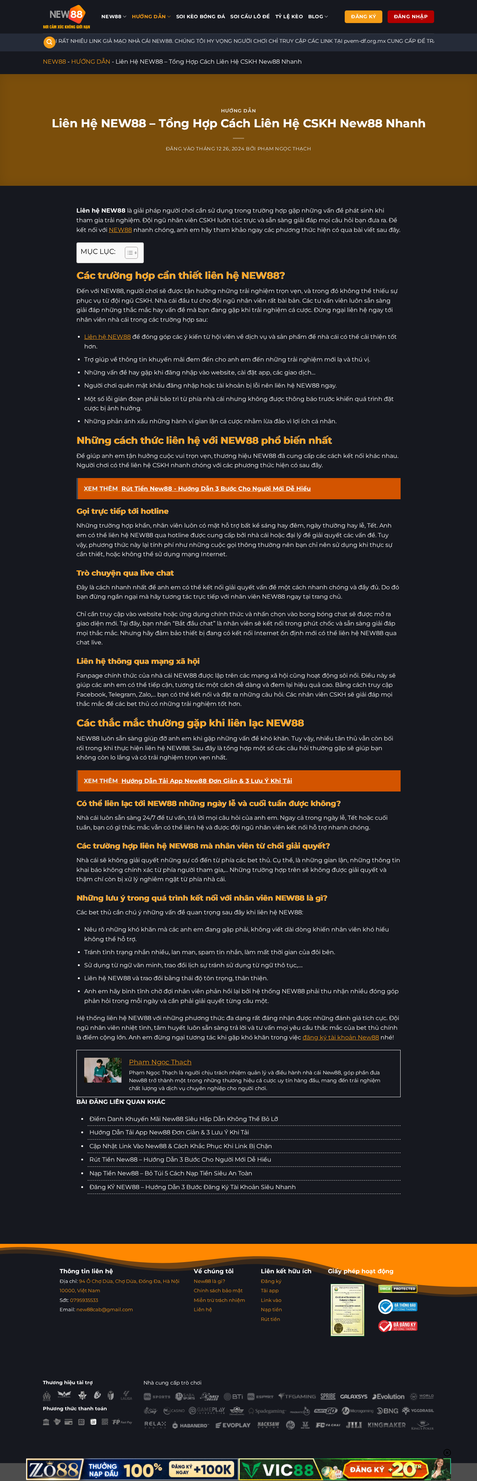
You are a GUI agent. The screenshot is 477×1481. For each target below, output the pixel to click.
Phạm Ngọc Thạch (285, 149)
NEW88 (111, 16)
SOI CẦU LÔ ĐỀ (250, 16)
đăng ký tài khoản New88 (341, 1037)
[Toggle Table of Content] (127, 252)
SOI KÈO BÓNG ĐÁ (200, 16)
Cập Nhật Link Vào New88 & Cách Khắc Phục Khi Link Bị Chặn (180, 1146)
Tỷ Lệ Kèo (289, 16)
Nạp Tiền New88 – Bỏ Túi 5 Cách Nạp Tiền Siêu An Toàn (170, 1173)
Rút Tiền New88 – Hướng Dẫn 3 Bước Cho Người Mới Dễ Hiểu (180, 1159)
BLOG (315, 16)
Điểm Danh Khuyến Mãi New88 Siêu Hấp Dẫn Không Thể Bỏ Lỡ (183, 1118)
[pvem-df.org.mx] (66, 16)
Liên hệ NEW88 (107, 336)
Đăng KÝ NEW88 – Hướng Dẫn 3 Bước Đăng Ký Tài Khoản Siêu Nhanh (192, 1187)
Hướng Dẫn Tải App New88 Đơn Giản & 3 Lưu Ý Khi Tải (169, 1132)
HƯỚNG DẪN (149, 16)
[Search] (50, 42)
